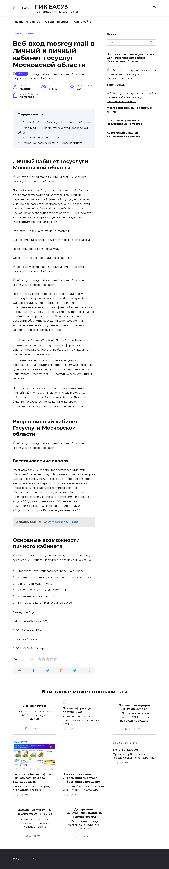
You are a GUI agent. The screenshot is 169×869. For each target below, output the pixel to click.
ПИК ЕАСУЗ (51, 6)
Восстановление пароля (45, 137)
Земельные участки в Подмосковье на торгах (124, 122)
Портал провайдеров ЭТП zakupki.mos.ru (134, 707)
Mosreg (22, 73)
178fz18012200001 (125, 749)
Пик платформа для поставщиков (78, 710)
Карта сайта (83, 21)
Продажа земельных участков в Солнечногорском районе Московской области (130, 57)
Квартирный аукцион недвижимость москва (123, 134)
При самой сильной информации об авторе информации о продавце (81, 778)
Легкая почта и (34, 705)
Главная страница (27, 21)
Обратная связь (57, 21)
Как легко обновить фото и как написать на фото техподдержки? (33, 778)
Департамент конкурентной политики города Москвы (84, 813)
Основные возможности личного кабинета (52, 143)
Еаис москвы (116, 84)
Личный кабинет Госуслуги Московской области (56, 122)
